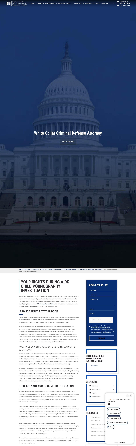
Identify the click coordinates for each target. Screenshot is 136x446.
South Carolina (96, 389)
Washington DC (96, 396)
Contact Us (105, 3)
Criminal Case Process (97, 421)
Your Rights (94, 365)
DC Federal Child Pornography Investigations (90, 269)
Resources (88, 3)
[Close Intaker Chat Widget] (131, 395)
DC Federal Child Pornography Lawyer (65, 269)
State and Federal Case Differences (101, 435)
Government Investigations (98, 431)
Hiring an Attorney (96, 417)
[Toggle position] (127, 395)
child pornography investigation (45, 304)
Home (32, 3)
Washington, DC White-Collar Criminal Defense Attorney (38, 269)
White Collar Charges (64, 3)
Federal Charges (50, 3)
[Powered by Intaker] (122, 442)
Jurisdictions (78, 3)
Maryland (95, 386)
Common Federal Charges (98, 424)
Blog (96, 3)
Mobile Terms (99, 332)
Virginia (94, 393)
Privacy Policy (108, 332)
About (40, 3)
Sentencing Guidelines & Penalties (100, 428)
